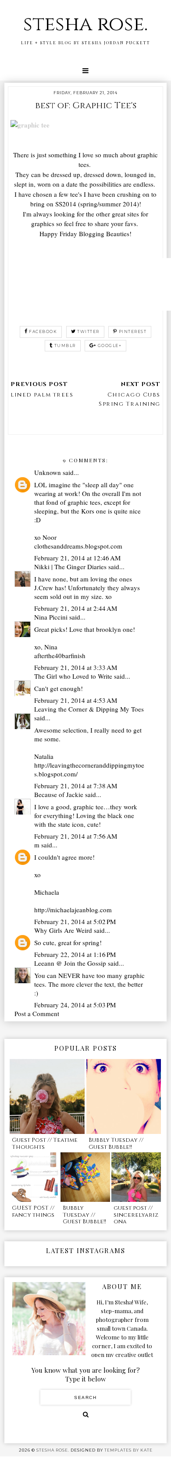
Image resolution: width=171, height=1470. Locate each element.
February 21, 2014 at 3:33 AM (75, 667)
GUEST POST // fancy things (33, 1211)
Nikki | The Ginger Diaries (70, 566)
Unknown (47, 472)
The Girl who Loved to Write (73, 676)
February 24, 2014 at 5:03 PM (75, 1004)
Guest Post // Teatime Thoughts (45, 1143)
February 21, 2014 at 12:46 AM (77, 557)
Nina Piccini (51, 617)
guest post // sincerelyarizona (136, 1215)
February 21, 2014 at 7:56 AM (75, 836)
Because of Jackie (58, 794)
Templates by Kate (128, 1450)
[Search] (85, 1414)
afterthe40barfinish (60, 655)
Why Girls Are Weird (63, 930)
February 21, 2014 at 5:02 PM (75, 921)
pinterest (133, 331)
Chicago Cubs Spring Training (129, 399)
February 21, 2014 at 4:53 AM (75, 700)
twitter (88, 331)
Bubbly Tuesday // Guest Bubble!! (116, 1143)
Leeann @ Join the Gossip (70, 963)
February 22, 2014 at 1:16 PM (75, 954)
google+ (110, 345)
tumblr (65, 345)
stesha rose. (85, 24)
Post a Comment (36, 1013)
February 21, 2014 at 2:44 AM (75, 608)
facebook (43, 331)
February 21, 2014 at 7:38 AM (75, 785)
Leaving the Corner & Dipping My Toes (89, 709)
